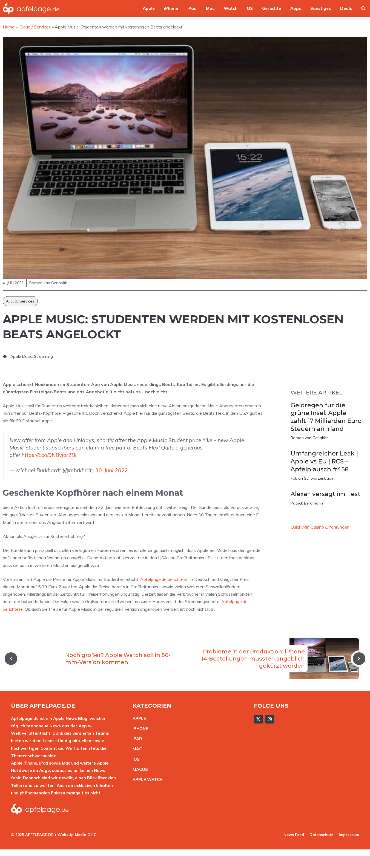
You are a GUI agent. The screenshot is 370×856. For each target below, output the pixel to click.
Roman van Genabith (310, 437)
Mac (210, 8)
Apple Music (21, 356)
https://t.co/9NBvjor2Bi (49, 455)
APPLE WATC (146, 779)
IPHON (139, 728)
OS (250, 8)
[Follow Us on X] (258, 719)
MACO (139, 769)
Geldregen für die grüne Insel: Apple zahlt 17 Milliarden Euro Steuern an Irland (326, 417)
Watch (230, 8)
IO (135, 759)
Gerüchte (271, 8)
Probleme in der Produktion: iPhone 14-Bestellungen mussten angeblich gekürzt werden (253, 658)
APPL (138, 718)
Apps (295, 8)
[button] (363, 8)
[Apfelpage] (31, 8)
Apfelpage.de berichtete (164, 579)
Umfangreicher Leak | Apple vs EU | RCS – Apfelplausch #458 (324, 461)
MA (136, 748)
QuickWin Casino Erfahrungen (320, 527)
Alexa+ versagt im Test (325, 494)
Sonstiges (320, 8)
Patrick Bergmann (307, 503)
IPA (136, 738)
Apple (149, 8)
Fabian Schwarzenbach (312, 478)
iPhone (171, 8)
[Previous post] (11, 658)
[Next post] (359, 658)
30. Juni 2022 (111, 470)
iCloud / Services (20, 301)
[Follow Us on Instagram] (269, 719)
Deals (346, 8)
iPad (192, 8)
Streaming (43, 356)
